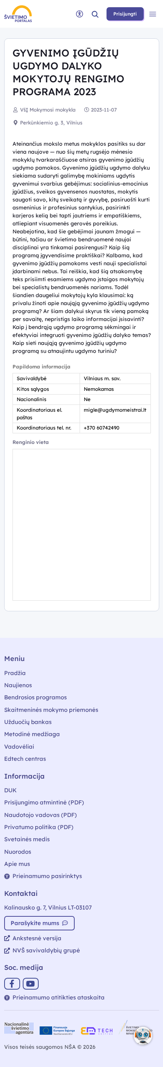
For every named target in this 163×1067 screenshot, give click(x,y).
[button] (95, 14)
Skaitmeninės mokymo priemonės (51, 709)
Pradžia (15, 673)
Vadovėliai (19, 746)
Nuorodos (17, 851)
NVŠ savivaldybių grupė (46, 950)
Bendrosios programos (35, 697)
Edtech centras (25, 758)
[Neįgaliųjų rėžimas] (79, 14)
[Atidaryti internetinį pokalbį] (143, 1036)
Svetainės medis (27, 839)
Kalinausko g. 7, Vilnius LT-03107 (48, 907)
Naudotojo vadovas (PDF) (40, 814)
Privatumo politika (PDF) (39, 827)
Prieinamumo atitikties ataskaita (59, 997)
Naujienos (18, 685)
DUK (10, 790)
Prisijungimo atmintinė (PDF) (44, 802)
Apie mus (17, 863)
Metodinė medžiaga (32, 734)
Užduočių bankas (28, 721)
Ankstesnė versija (37, 938)
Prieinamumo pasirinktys (47, 876)
